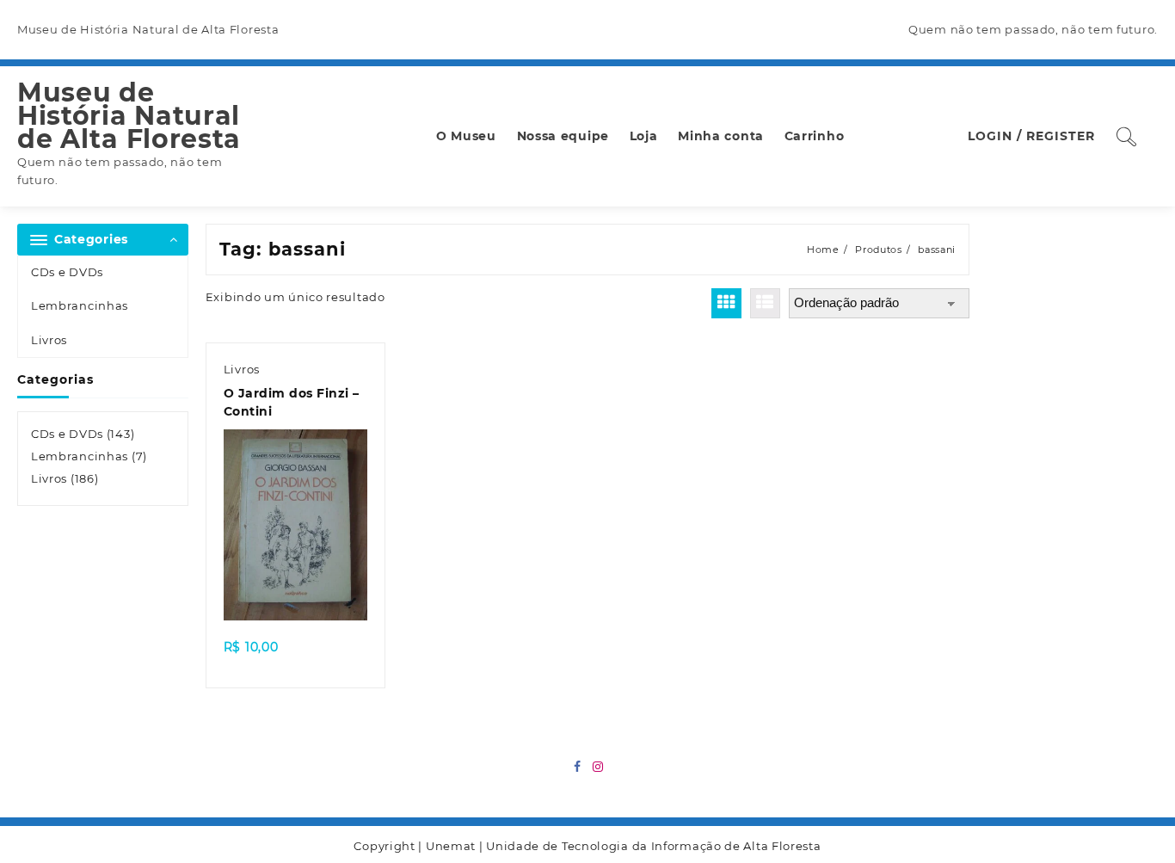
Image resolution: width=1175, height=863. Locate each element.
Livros (49, 340)
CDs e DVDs (67, 272)
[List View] (765, 303)
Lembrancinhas (79, 305)
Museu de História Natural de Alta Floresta (129, 116)
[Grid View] (726, 303)
